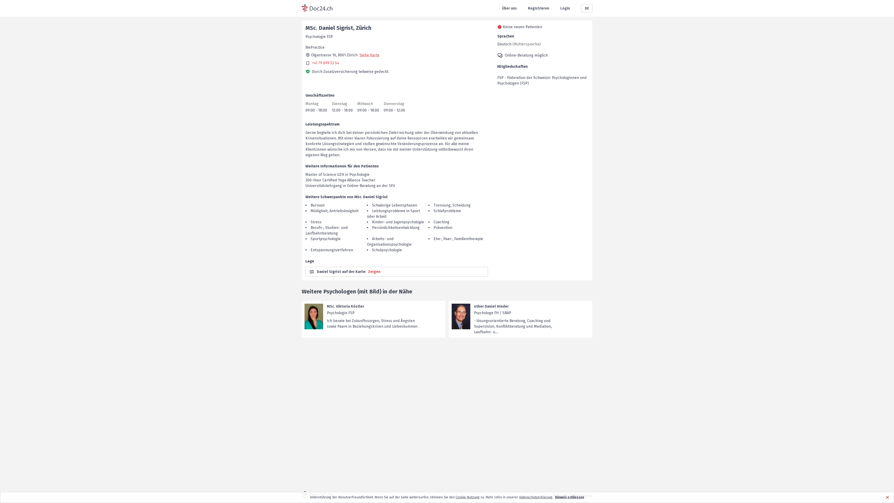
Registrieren (538, 8)
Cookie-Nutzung (468, 497)
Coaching (441, 222)
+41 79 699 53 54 (325, 63)
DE (587, 8)
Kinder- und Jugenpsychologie (398, 222)
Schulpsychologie (387, 250)
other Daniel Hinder (491, 306)
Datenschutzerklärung (535, 497)
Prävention (442, 227)
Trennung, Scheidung (452, 205)
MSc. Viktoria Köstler (345, 306)
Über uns (509, 8)
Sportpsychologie (326, 239)
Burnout (318, 205)
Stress (316, 222)
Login (565, 8)
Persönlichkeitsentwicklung (396, 227)
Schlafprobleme (447, 211)
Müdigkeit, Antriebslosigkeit (335, 211)
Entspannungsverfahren (332, 250)
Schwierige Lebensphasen (394, 205)
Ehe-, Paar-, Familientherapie (458, 239)
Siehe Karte (369, 55)
